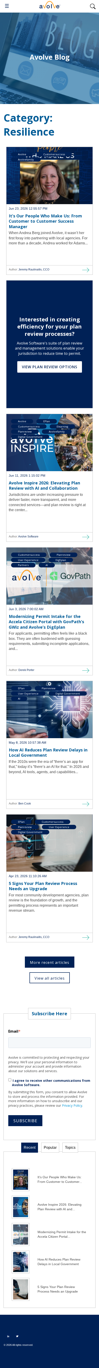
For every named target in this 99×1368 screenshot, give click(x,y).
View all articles (50, 978)
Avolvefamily (26, 159)
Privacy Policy (72, 1105)
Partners (23, 565)
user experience (28, 560)
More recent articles (49, 962)
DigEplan (60, 560)
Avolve (22, 154)
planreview (25, 431)
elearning (62, 426)
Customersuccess (54, 154)
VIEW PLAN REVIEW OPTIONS (49, 366)
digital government (30, 436)
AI (47, 565)
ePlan (46, 421)
